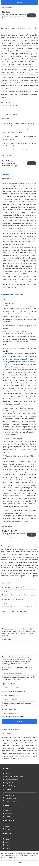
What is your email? (9, 709)
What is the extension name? (13, 587)
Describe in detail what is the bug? (15, 611)
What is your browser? (10, 695)
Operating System (9, 683)
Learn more (11, 858)
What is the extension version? (13, 599)
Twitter (7, 817)
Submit (19, 722)
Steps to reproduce (8, 639)
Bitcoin (7, 845)
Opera (7, 829)
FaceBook (8, 811)
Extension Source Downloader (17, 359)
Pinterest (8, 814)
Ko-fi (6, 842)
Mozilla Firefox (10, 826)
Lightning (8, 848)
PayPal (7, 839)
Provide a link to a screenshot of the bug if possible (17, 668)
